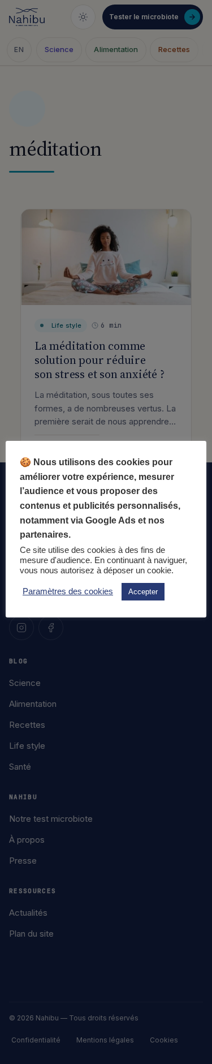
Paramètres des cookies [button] (68, 591)
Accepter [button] (143, 591)
